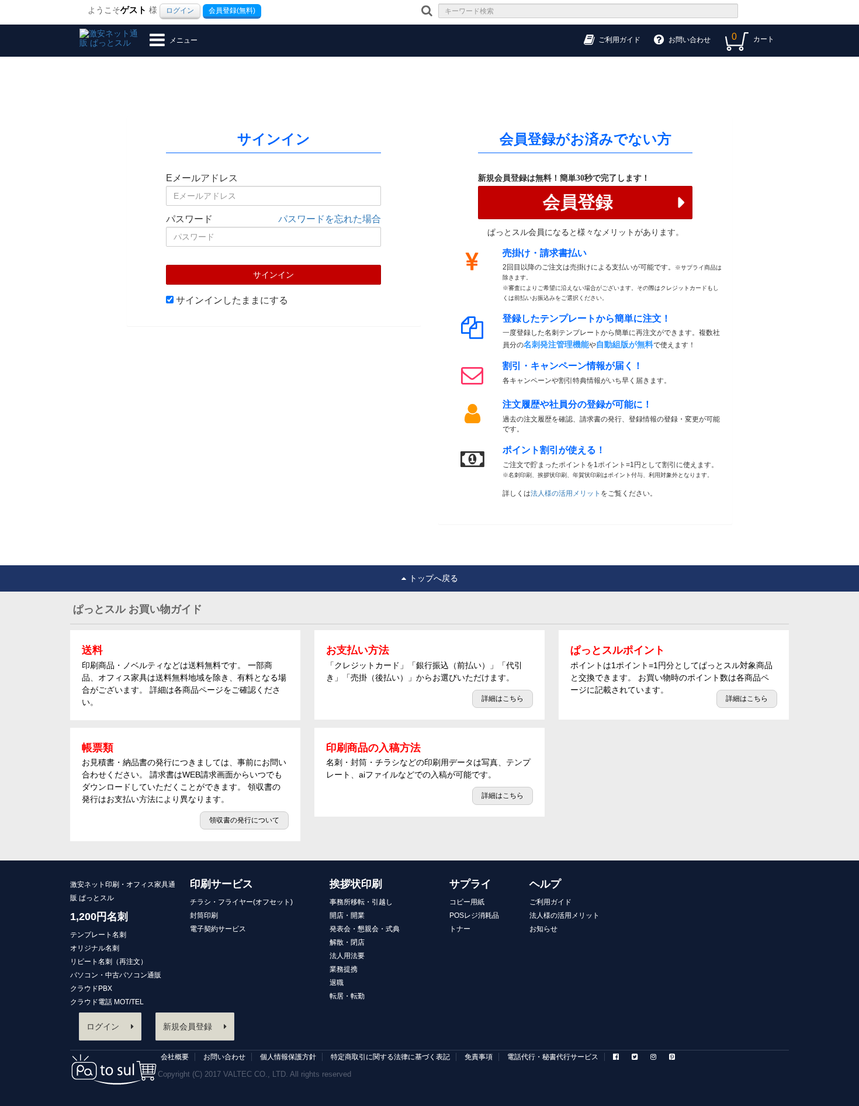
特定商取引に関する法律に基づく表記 (390, 1057)
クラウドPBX (91, 988)
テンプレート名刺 (98, 935)
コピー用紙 (466, 902)
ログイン (180, 10)
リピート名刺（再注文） (108, 962)
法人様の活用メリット (566, 493)
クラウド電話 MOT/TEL (107, 1002)
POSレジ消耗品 (474, 915)
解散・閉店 (347, 942)
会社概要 (175, 1057)
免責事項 (479, 1057)
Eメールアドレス (202, 178)
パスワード (189, 219)
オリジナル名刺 (94, 948)
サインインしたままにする (231, 300)
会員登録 (578, 202)
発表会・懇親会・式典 (365, 929)
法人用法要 (347, 956)
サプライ (470, 884)
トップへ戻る (433, 578)
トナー (459, 929)
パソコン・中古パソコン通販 (115, 975)
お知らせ (543, 929)
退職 (337, 983)
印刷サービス (221, 884)
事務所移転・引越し (361, 902)
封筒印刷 (204, 915)
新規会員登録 (187, 1026)
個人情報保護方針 (288, 1057)
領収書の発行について (244, 820)
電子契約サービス (218, 929)
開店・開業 (347, 915)
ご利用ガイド (550, 902)
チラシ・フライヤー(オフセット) (241, 902)
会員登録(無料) (232, 10)
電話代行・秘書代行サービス (552, 1057)
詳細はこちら (503, 698)
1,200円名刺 (99, 916)
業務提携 (344, 969)
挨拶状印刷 (356, 884)
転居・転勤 (347, 996)
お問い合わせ (224, 1057)
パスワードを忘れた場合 (329, 219)
